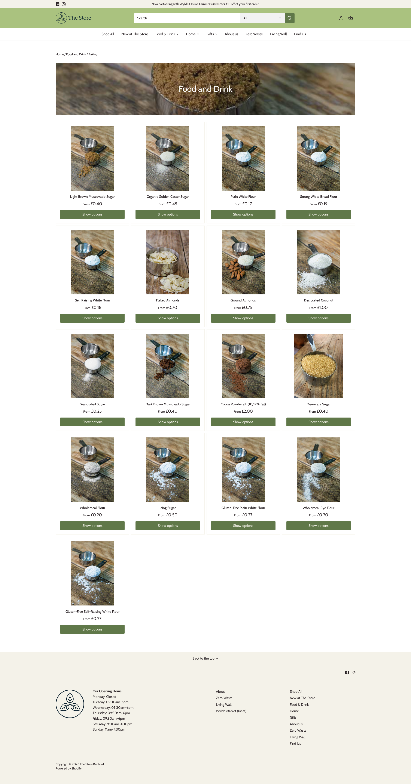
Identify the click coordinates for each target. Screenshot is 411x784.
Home (294, 711)
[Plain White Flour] (243, 158)
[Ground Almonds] (243, 262)
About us (296, 724)
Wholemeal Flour (92, 508)
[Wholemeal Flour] (92, 469)
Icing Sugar (168, 508)
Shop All (296, 692)
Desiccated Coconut (318, 300)
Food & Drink (299, 705)
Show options (92, 214)
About (220, 692)
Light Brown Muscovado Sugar (92, 197)
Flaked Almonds (168, 300)
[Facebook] (57, 4)
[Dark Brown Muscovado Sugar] (168, 366)
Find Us (295, 743)
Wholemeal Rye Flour (318, 508)
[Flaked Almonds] (168, 262)
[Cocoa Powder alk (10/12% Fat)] (243, 366)
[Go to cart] (350, 18)
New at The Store (302, 698)
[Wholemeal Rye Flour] (318, 469)
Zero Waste (224, 698)
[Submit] (290, 18)
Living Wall (224, 705)
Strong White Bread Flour (318, 197)
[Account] (341, 18)
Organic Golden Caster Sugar (168, 197)
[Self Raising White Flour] (92, 262)
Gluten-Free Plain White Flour (243, 508)
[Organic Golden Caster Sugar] (168, 158)
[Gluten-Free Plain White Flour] (243, 469)
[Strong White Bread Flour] (318, 158)
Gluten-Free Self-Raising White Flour (92, 612)
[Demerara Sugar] (318, 366)
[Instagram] (64, 4)
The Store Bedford (92, 764)
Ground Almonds (243, 300)
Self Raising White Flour (92, 300)
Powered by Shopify (69, 768)
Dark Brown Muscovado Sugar (168, 404)
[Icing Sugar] (168, 469)
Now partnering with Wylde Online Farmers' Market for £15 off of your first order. (205, 4)
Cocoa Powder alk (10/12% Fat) (243, 404)
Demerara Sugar (319, 404)
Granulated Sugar (92, 404)
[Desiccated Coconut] (318, 262)
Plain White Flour (243, 197)
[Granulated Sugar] (92, 366)
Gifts (293, 717)
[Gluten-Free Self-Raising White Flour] (92, 573)
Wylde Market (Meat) (231, 711)
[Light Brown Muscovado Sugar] (92, 158)
